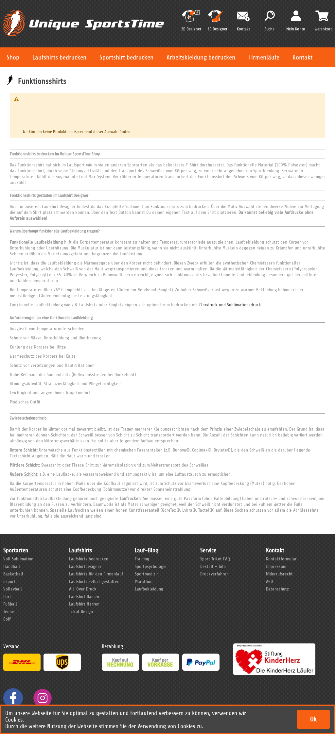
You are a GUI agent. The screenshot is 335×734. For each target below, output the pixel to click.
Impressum (276, 566)
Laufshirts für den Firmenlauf (96, 574)
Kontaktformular (281, 558)
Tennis (9, 611)
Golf (6, 619)
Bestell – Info (213, 566)
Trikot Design (81, 611)
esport (9, 581)
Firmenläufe (263, 57)
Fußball (10, 604)
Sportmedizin (147, 574)
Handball (11, 566)
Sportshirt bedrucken (126, 57)
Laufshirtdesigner (85, 566)
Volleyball (12, 589)
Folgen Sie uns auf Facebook (13, 698)
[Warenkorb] (322, 16)
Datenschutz (277, 589)
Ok (313, 719)
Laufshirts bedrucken (59, 57)
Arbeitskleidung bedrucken (201, 57)
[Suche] (270, 16)
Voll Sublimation (18, 558)
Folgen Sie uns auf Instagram (42, 698)
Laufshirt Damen (84, 596)
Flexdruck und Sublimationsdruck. (230, 304)
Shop (13, 57)
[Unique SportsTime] (83, 8)
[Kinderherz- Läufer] (274, 646)
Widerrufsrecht (279, 574)
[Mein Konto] (296, 15)
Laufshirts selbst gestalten (94, 581)
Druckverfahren (214, 574)
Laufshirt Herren (84, 604)
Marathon (143, 581)
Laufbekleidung (149, 589)
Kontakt (302, 57)
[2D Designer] (191, 19)
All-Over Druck (83, 589)
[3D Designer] (217, 19)
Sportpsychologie (151, 566)
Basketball (13, 574)
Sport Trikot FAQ (215, 558)
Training (142, 558)
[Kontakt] (243, 16)
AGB (269, 581)
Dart (7, 596)
